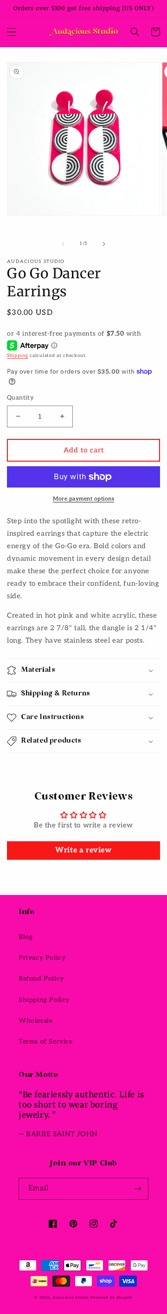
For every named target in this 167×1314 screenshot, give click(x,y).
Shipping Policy (44, 1000)
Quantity (20, 397)
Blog (25, 937)
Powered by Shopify (111, 1297)
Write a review (83, 850)
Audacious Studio (70, 1297)
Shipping (17, 355)
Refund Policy (41, 978)
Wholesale (35, 1021)
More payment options (83, 498)
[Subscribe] (138, 1189)
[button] (11, 32)
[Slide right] (104, 244)
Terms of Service (46, 1041)
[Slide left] (63, 244)
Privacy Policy (42, 958)
